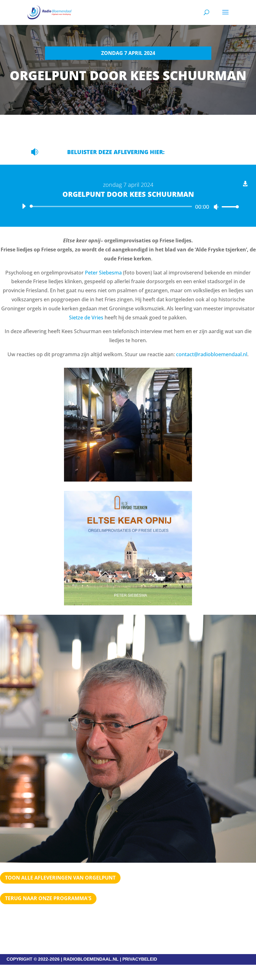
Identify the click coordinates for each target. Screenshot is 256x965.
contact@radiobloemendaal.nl (211, 354)
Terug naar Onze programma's (48, 898)
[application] (128, 206)
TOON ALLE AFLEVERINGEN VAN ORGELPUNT (60, 877)
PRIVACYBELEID (139, 959)
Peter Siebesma (103, 272)
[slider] (228, 207)
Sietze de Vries (86, 317)
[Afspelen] (24, 206)
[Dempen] (216, 207)
